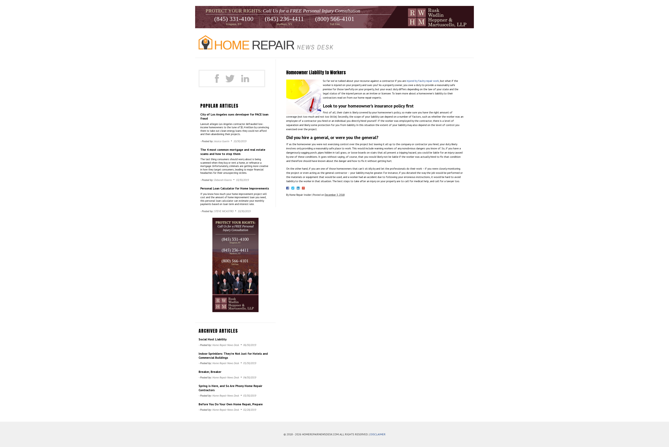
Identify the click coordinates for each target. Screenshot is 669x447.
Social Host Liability (213, 339)
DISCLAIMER (378, 434)
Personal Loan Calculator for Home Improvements (234, 188)
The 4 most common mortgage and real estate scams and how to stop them (232, 152)
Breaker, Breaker (210, 372)
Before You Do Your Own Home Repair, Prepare (231, 404)
